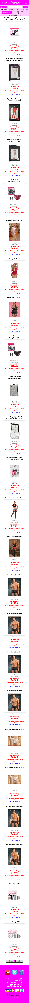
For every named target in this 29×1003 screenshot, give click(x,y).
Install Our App (7, 12)
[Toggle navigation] (26, 2)
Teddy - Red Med (14, 259)
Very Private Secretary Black (14, 498)
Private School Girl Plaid (14, 536)
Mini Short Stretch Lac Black (14, 806)
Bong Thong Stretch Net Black (14, 729)
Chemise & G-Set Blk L (14, 297)
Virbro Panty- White (14, 922)
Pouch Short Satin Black (14, 575)
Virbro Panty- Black (14, 883)
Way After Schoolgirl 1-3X (14, 220)
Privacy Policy (14, 997)
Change (26, 9)
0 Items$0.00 (22, 12)
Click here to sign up (14, 54)
